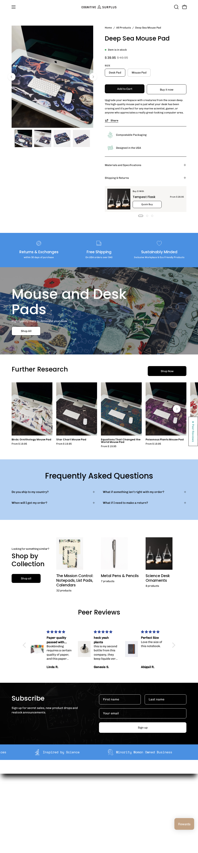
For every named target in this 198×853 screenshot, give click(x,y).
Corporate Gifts (68, 797)
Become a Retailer (70, 803)
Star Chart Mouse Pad (71, 439)
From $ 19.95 (19, 444)
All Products (123, 27)
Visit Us (99, 820)
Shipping (100, 791)
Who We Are (65, 791)
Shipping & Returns (117, 177)
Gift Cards (101, 808)
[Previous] (11, 77)
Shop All (26, 331)
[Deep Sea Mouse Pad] (23, 138)
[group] (99, 415)
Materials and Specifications (123, 165)
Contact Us (101, 814)
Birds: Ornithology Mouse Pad (31, 439)
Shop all (26, 578)
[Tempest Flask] (118, 199)
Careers (63, 809)
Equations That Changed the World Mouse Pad (120, 440)
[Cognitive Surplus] (99, 7)
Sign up (143, 727)
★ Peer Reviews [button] (193, 431)
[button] (176, 7)
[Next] (93, 77)
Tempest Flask (144, 197)
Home (108, 27)
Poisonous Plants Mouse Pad (165, 439)
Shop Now (167, 371)
